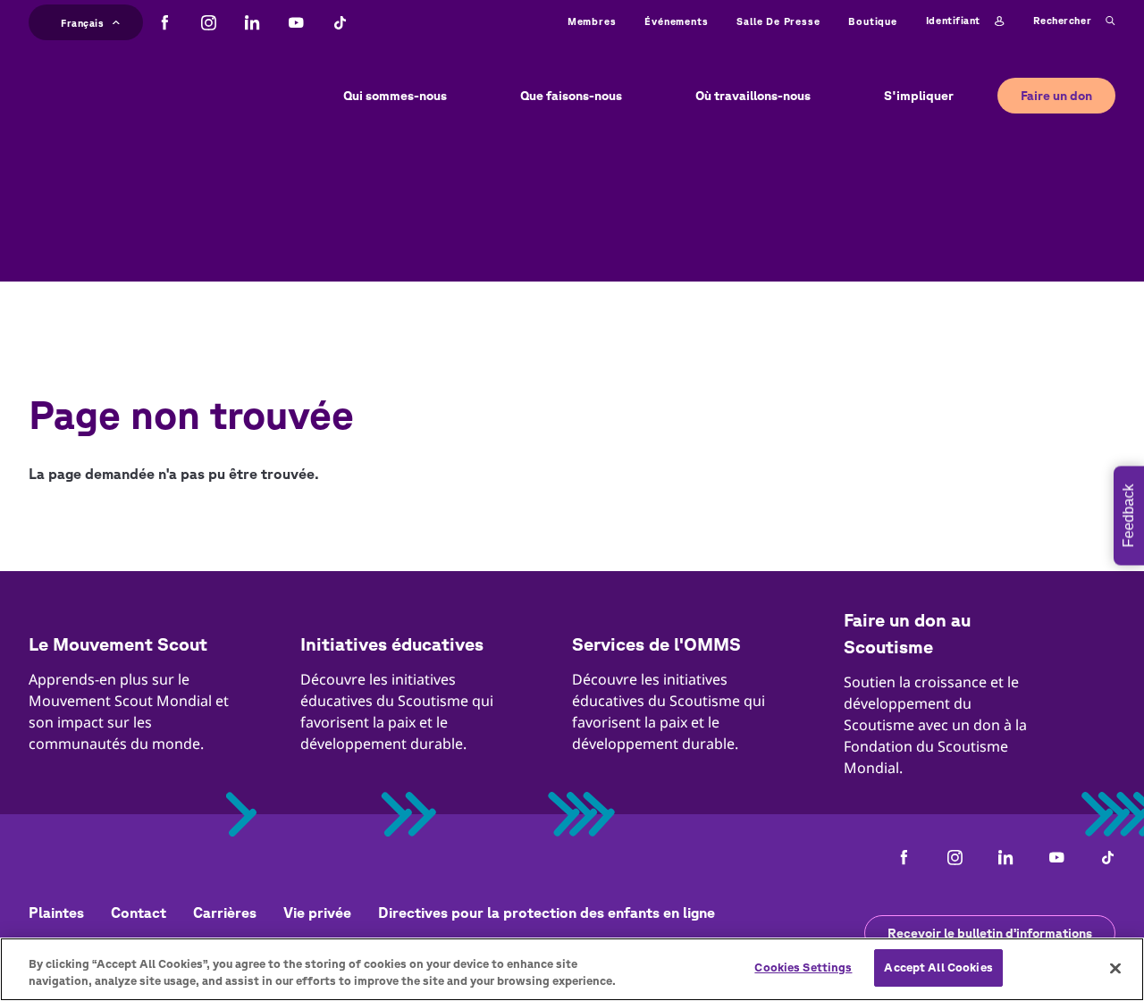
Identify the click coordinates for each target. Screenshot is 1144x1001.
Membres (592, 21)
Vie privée (317, 912)
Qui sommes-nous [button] (395, 95)
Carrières (225, 912)
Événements (676, 21)
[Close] (1115, 968)
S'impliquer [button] (919, 95)
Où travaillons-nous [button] (753, 95)
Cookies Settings (803, 967)
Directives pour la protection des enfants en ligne (546, 912)
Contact (138, 912)
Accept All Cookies (938, 967)
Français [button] (82, 20)
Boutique (872, 21)
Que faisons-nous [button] (571, 95)
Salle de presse (778, 21)
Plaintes (56, 912)
